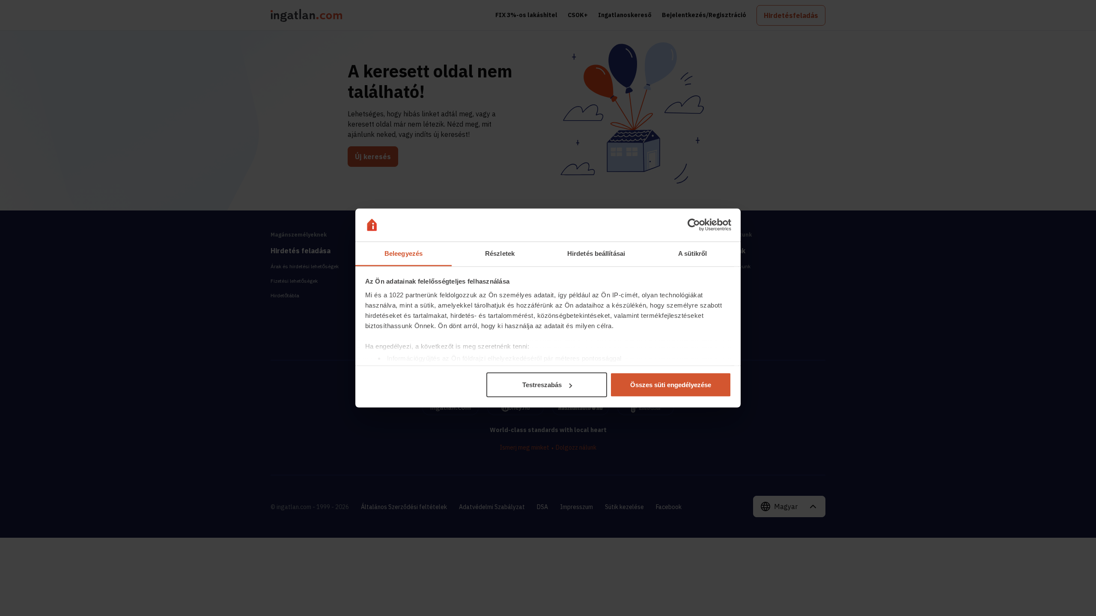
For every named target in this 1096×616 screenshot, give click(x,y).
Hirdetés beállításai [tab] (596, 253)
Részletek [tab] (500, 253)
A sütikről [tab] (692, 253)
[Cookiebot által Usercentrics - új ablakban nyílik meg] (693, 225)
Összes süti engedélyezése (670, 384)
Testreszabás (542, 384)
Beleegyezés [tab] (403, 253)
